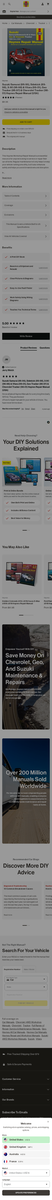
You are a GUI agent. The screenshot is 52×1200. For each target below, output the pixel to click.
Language (6, 1180)
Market (5, 1168)
